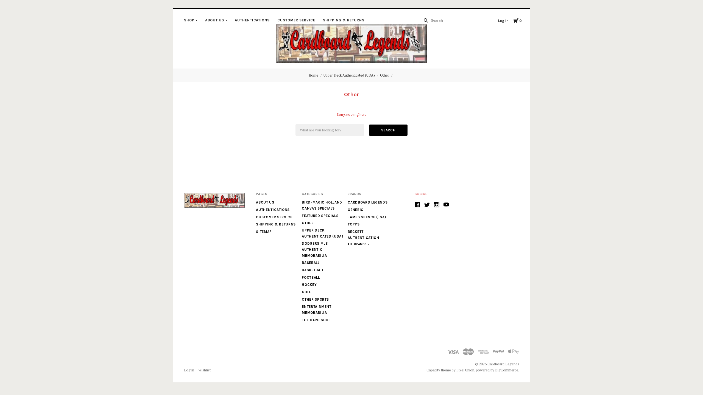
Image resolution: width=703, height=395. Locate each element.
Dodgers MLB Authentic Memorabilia (315, 249)
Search (388, 130)
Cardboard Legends (367, 202)
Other (384, 75)
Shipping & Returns (343, 20)
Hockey (309, 285)
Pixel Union (465, 370)
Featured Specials (320, 216)
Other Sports (315, 299)
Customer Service (296, 20)
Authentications (252, 20)
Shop (189, 20)
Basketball (313, 270)
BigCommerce (506, 370)
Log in (503, 21)
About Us (214, 20)
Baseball (310, 263)
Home (313, 75)
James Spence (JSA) (367, 217)
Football (311, 277)
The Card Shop (316, 320)
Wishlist (204, 370)
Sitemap (264, 232)
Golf (306, 292)
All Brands (357, 244)
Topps (353, 224)
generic (356, 210)
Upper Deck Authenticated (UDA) (349, 75)
